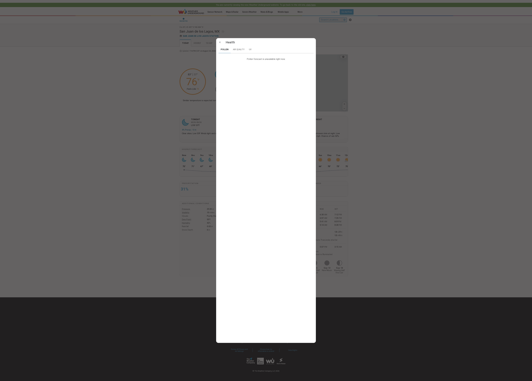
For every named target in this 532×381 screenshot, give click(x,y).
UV (250, 49)
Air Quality (239, 49)
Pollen (224, 49)
